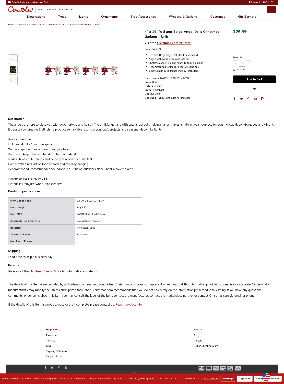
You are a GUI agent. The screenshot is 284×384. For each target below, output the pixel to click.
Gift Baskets (247, 16)
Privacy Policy (211, 378)
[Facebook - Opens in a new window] (44, 367)
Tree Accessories (143, 16)
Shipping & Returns (56, 351)
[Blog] (65, 367)
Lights (83, 16)
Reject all (244, 378)
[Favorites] (254, 89)
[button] (234, 98)
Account (255, 2)
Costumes (217, 16)
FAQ (48, 346)
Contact (50, 341)
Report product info (128, 304)
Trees (62, 16)
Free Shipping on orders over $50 (30, 2)
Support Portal (54, 356)
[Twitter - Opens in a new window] (51, 367)
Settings (228, 378)
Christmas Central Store (174, 43)
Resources (52, 335)
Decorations (36, 16)
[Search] (271, 9)
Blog (196, 335)
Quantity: (237, 57)
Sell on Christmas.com (206, 346)
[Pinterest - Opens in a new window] (58, 367)
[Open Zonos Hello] (266, 377)
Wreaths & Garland (183, 16)
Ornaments (109, 16)
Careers (198, 341)
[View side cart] (272, 2)
